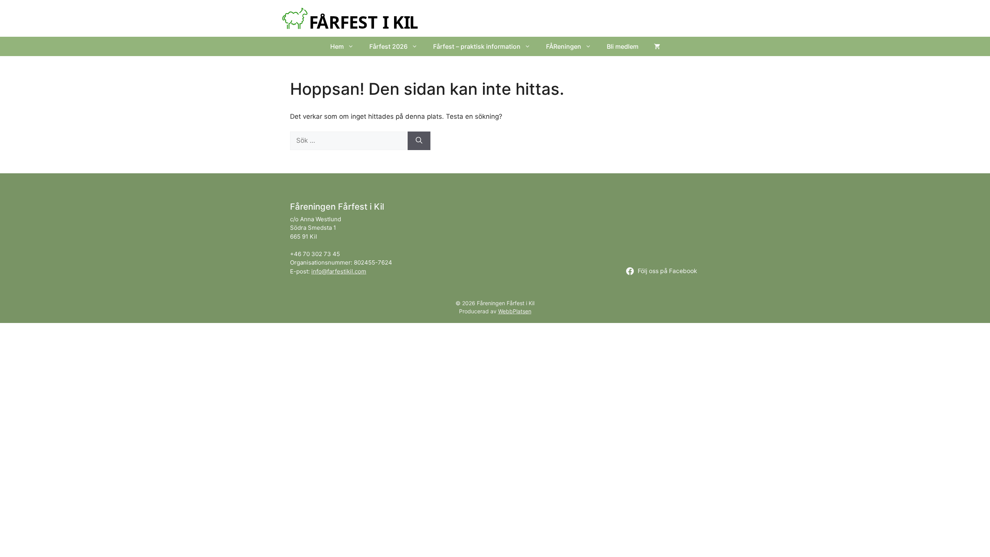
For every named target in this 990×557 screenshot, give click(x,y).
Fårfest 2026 (388, 46)
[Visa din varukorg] (657, 46)
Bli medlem (622, 46)
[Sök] (419, 141)
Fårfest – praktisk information (477, 46)
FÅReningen (563, 46)
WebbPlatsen (514, 311)
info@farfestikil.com (338, 271)
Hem (337, 46)
